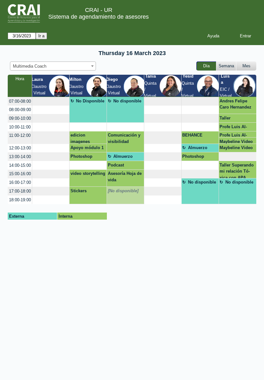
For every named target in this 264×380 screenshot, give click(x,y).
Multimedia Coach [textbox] (29, 66)
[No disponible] (123, 190)
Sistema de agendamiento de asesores (98, 17)
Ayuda (213, 35)
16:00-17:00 (20, 182)
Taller (225, 118)
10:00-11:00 (20, 127)
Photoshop (81, 156)
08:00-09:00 (20, 109)
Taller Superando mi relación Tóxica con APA (237, 170)
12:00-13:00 (20, 148)
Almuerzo (197, 147)
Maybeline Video (236, 141)
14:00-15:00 (20, 165)
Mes (246, 65)
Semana (226, 65)
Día (206, 65)
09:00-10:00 (20, 118)
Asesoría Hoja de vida (125, 176)
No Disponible (90, 101)
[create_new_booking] (50, 101)
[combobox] (53, 66)
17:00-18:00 (20, 191)
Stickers (79, 190)
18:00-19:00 (20, 199)
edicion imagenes (80, 138)
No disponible (127, 101)
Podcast (116, 165)
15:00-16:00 (20, 173)
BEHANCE (192, 135)
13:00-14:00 (20, 156)
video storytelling (88, 173)
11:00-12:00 (20, 135)
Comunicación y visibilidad (124, 138)
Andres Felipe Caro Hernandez (235, 104)
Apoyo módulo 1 (87, 147)
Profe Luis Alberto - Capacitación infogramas (236, 127)
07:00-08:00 (20, 101)
